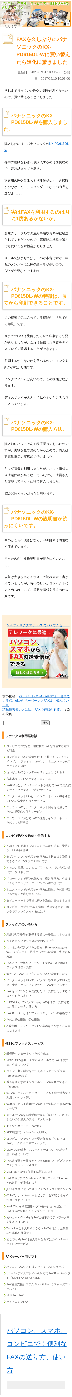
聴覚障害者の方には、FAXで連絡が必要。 (32, 709)
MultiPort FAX (15, 1295)
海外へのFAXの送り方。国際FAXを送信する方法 (36, 973)
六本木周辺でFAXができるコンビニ (28, 778)
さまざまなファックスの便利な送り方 (30, 940)
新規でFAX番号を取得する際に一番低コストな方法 (38, 934)
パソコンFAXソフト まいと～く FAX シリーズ (35, 1266)
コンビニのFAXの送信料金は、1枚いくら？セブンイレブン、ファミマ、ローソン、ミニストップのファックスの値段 (38, 761)
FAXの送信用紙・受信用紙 (23, 1019)
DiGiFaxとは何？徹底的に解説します (29, 1171)
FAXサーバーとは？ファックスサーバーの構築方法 (38, 1013)
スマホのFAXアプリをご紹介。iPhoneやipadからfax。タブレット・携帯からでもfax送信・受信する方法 (38, 952)
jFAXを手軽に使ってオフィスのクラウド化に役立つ (38, 1189)
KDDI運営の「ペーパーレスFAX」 (27, 1132)
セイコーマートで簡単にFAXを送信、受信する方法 (38, 900)
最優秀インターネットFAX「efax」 (28, 1053)
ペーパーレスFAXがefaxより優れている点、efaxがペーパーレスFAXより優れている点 (36, 701)
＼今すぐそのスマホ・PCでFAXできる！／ (38, 625)
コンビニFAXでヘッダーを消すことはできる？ (35, 772)
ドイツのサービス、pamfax (23, 1125)
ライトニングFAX (17, 1301)
